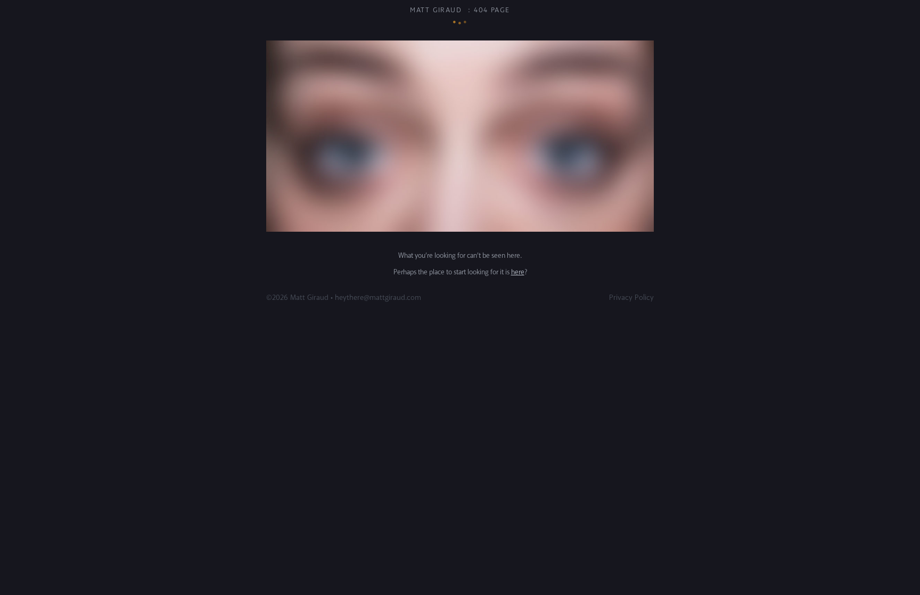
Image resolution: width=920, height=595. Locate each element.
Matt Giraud (436, 10)
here (517, 272)
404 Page (492, 10)
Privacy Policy (631, 297)
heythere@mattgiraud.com (378, 297)
